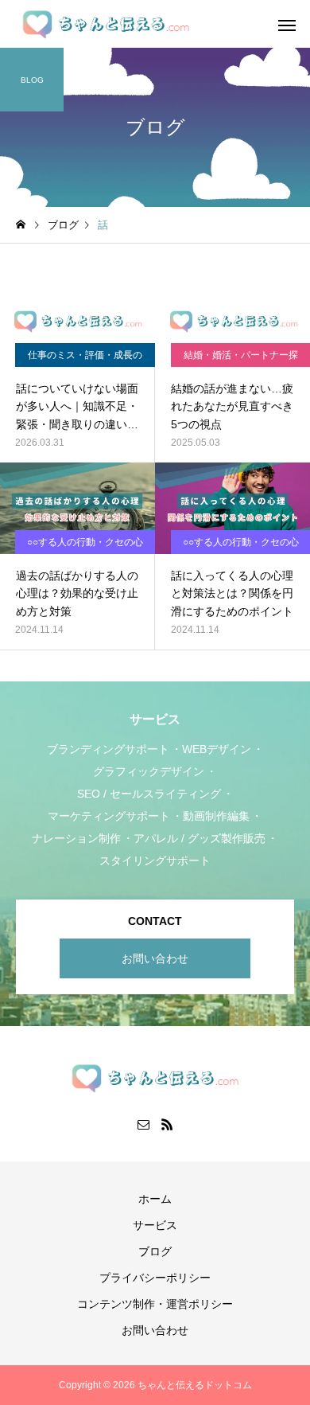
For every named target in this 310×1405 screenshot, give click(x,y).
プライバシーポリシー (155, 1277)
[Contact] (143, 1124)
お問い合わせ (155, 958)
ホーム (155, 1198)
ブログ (155, 1251)
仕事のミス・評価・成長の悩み (85, 358)
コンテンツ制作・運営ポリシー (155, 1304)
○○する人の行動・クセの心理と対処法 (85, 545)
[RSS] (167, 1124)
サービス (155, 1225)
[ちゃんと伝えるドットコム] (106, 24)
